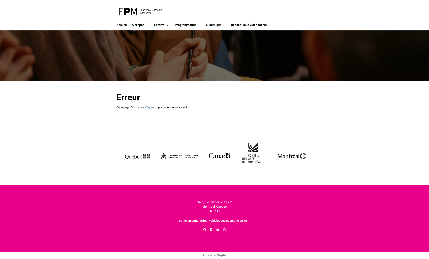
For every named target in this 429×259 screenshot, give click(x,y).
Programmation (186, 25)
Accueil (121, 25)
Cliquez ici (151, 107)
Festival (159, 25)
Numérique (213, 25)
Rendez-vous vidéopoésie (249, 25)
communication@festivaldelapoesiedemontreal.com (214, 220)
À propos (138, 25)
